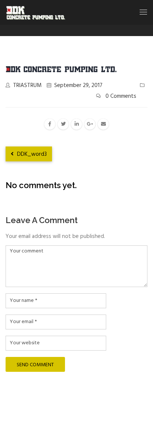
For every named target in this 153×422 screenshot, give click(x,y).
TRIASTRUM (27, 85)
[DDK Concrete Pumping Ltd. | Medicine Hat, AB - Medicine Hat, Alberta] (35, 12)
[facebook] (49, 124)
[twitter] (63, 124)
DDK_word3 (31, 154)
